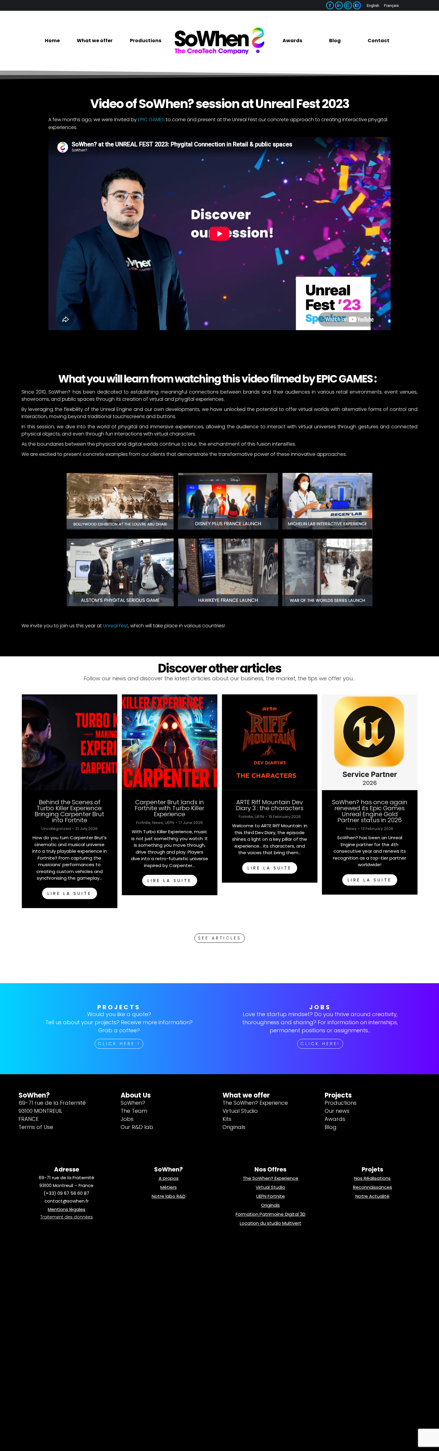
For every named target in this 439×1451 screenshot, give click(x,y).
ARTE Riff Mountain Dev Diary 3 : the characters (269, 805)
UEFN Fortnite (270, 1196)
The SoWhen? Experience (270, 1178)
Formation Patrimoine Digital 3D (271, 1214)
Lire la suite (69, 893)
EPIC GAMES (151, 119)
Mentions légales (66, 1209)
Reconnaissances (372, 1187)
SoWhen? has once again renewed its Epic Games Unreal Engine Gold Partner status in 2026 (369, 811)
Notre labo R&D (168, 1196)
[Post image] (69, 742)
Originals (270, 1205)
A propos (169, 1178)
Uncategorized (55, 828)
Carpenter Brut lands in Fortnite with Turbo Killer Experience (169, 808)
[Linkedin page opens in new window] (339, 5)
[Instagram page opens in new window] (348, 5)
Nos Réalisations (372, 1178)
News (157, 822)
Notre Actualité (372, 1196)
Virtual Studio (270, 1187)
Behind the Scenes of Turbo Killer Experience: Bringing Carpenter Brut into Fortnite (69, 811)
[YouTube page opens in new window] (357, 5)
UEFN (169, 822)
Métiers (168, 1187)
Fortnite (143, 822)
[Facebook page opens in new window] (330, 5)
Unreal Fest (115, 625)
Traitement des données (66, 1217)
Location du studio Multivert (270, 1223)
